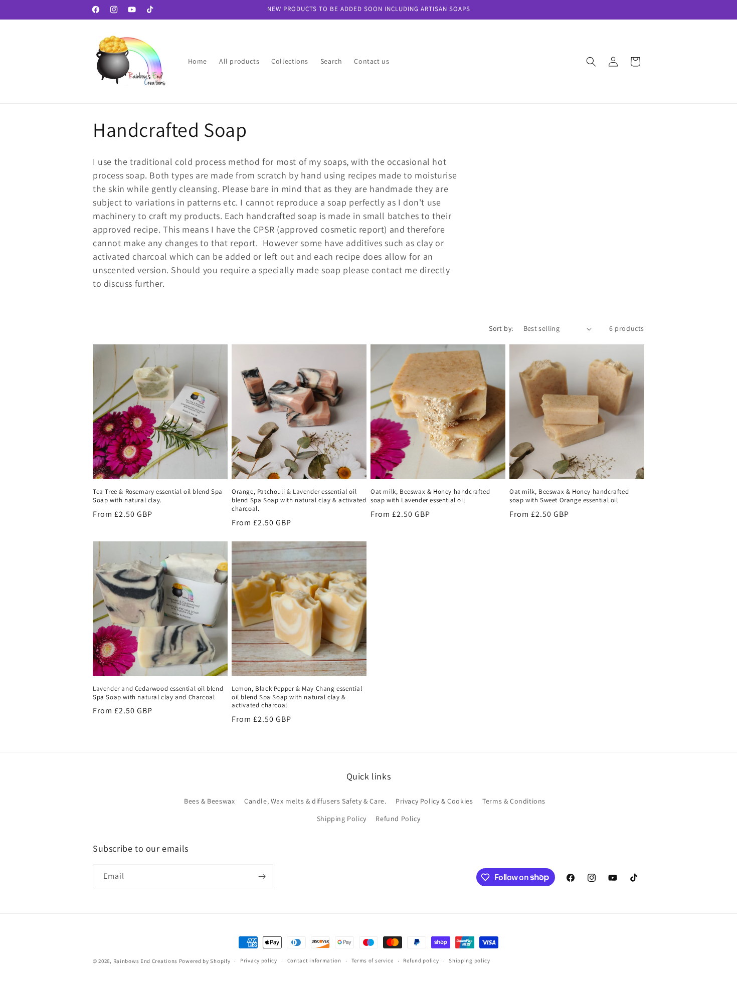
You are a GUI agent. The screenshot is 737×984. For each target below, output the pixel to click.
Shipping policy (469, 960)
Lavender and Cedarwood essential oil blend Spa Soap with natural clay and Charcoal (158, 693)
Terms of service (372, 960)
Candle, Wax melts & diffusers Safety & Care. (315, 801)
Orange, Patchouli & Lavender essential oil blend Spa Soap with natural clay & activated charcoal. (299, 500)
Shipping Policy (341, 818)
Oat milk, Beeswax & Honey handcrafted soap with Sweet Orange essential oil (569, 496)
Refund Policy (398, 818)
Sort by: (501, 328)
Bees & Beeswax (209, 801)
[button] (591, 62)
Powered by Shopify (205, 960)
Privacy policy (258, 960)
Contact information (314, 960)
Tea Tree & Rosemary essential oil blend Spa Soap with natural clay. (158, 496)
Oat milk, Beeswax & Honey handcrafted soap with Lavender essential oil (430, 496)
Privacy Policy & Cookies (434, 801)
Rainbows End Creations (145, 960)
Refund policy (421, 960)
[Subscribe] (262, 876)
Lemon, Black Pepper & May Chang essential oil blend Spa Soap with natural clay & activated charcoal (297, 697)
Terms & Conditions (513, 801)
